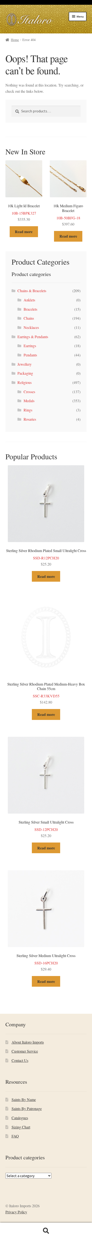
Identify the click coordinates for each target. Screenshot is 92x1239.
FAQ (15, 1135)
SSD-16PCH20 (46, 962)
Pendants (30, 354)
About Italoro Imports (28, 1042)
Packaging (25, 373)
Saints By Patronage (27, 1108)
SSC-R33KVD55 (46, 693)
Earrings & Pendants (32, 336)
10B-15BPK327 (24, 212)
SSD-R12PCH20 (46, 557)
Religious (24, 382)
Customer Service (25, 1051)
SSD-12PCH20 (46, 829)
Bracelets (30, 309)
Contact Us (20, 1060)
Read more (24, 231)
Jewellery (24, 364)
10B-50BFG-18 (68, 214)
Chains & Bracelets (31, 290)
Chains (29, 318)
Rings (28, 409)
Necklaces (31, 327)
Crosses (29, 391)
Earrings (30, 345)
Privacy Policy (16, 1211)
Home (15, 39)
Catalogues (20, 1117)
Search (46, 1231)
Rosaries (30, 419)
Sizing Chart (21, 1126)
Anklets (29, 299)
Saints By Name (24, 1099)
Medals (29, 400)
